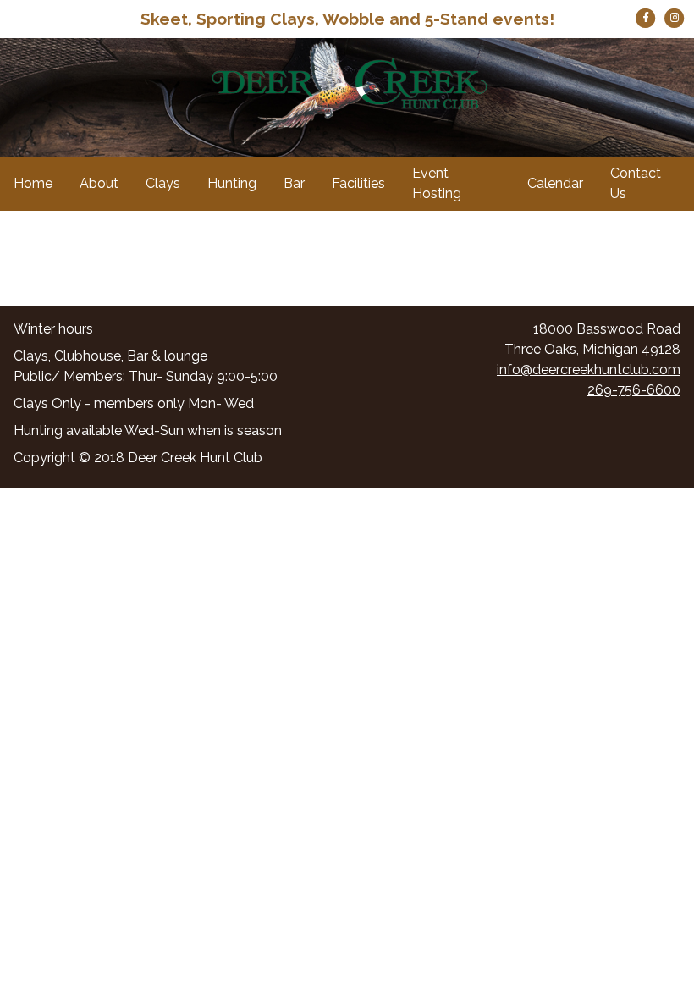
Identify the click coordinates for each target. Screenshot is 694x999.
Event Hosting (436, 183)
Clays (163, 183)
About (99, 183)
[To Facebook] (647, 16)
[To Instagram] (674, 16)
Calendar (555, 183)
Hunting (231, 183)
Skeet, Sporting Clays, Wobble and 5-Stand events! (347, 18)
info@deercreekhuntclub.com (588, 370)
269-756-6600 (633, 390)
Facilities (358, 183)
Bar (294, 183)
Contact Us (635, 183)
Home (33, 183)
